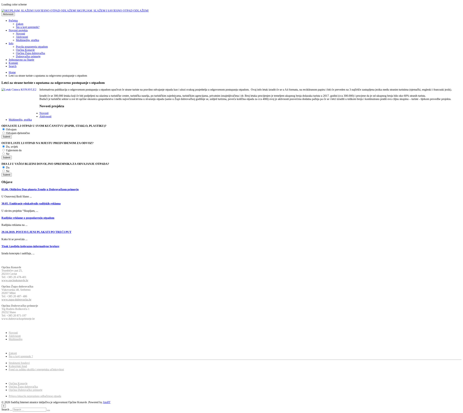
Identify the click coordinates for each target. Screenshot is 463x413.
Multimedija (15, 339)
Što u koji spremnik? (27, 27)
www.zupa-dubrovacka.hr (16, 299)
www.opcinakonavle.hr (14, 280)
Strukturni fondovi (19, 362)
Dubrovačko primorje (28, 56)
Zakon (19, 23)
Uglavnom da (13, 150)
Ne (7, 153)
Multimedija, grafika (27, 40)
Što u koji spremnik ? (21, 356)
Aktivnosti (8, 14)
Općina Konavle (25, 49)
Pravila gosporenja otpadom (32, 46)
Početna (13, 20)
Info (11, 43)
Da (7, 167)
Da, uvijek (11, 146)
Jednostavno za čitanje (21, 59)
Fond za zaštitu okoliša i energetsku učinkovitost (36, 369)
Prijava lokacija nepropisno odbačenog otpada (35, 396)
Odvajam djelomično (17, 133)
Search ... (6, 409)
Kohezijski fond (18, 366)
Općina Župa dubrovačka (30, 53)
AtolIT (107, 402)
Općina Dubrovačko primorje (25, 389)
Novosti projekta (18, 30)
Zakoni (13, 353)
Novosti (20, 33)
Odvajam (10, 129)
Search (12, 66)
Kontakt (13, 62)
